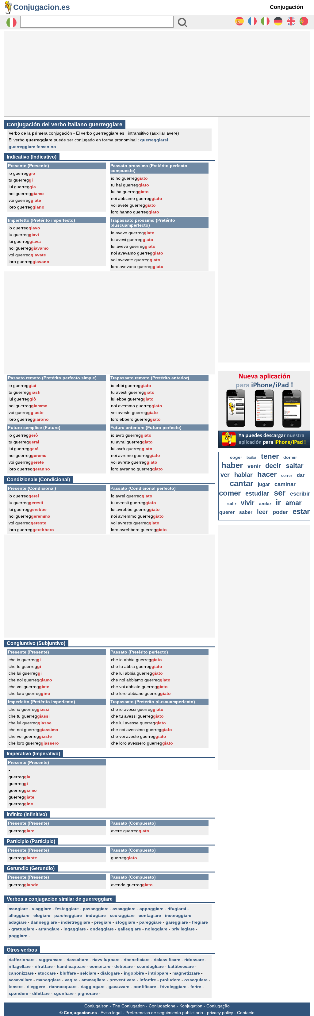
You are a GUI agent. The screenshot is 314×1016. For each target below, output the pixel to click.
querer (227, 512)
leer (262, 511)
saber (245, 512)
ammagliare (93, 979)
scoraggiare (122, 915)
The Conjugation (129, 1005)
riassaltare (77, 959)
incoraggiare (178, 915)
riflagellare (20, 966)
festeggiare (67, 908)
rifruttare (44, 966)
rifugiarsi (176, 908)
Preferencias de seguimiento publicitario (164, 1012)
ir (278, 502)
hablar (243, 474)
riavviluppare (106, 959)
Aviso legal (111, 1012)
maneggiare (48, 979)
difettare (41, 993)
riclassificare (167, 959)
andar (265, 503)
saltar (295, 466)
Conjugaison (96, 1005)
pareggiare (150, 922)
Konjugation (190, 1005)
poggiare (18, 935)
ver (225, 474)
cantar (241, 483)
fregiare (200, 922)
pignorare (88, 993)
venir (254, 466)
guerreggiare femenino (32, 146)
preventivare (122, 979)
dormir (290, 457)
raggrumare (51, 959)
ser (279, 492)
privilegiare (183, 928)
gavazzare (119, 986)
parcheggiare (68, 915)
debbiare (123, 966)
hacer (267, 474)
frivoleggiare (173, 986)
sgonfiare (64, 993)
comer (230, 493)
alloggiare (19, 915)
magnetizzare (186, 973)
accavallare (20, 979)
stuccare (47, 973)
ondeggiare (102, 928)
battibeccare (181, 966)
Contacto (246, 1012)
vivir (248, 503)
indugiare (96, 915)
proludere (170, 979)
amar (293, 503)
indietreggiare (75, 922)
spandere (18, 993)
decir (273, 466)
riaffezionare (22, 959)
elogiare (41, 915)
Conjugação (218, 1005)
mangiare (18, 908)
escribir (300, 494)
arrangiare (48, 928)
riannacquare (63, 986)
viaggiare (41, 908)
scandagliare (150, 966)
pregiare (102, 922)
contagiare (150, 915)
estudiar (257, 493)
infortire (148, 979)
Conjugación (286, 7)
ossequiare (196, 979)
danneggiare (44, 922)
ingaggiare (74, 928)
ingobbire (134, 973)
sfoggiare (125, 922)
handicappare (71, 966)
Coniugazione (162, 1005)
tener (270, 456)
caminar (285, 484)
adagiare (18, 922)
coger (236, 457)
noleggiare (156, 928)
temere (16, 986)
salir (231, 503)
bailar (251, 457)
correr (286, 475)
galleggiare (129, 928)
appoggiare (151, 908)
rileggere (36, 986)
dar (300, 475)
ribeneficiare (137, 959)
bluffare (68, 973)
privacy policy (220, 1012)
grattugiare (22, 928)
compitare (100, 966)
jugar (264, 484)
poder (280, 512)
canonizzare (21, 973)
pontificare (144, 986)
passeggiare (96, 908)
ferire (195, 986)
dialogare (110, 973)
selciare (88, 973)
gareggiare (177, 922)
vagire (71, 979)
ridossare (194, 959)
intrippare (158, 973)
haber (232, 465)
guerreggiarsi (154, 139)
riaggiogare (93, 986)
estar (301, 511)
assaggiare (124, 908)
